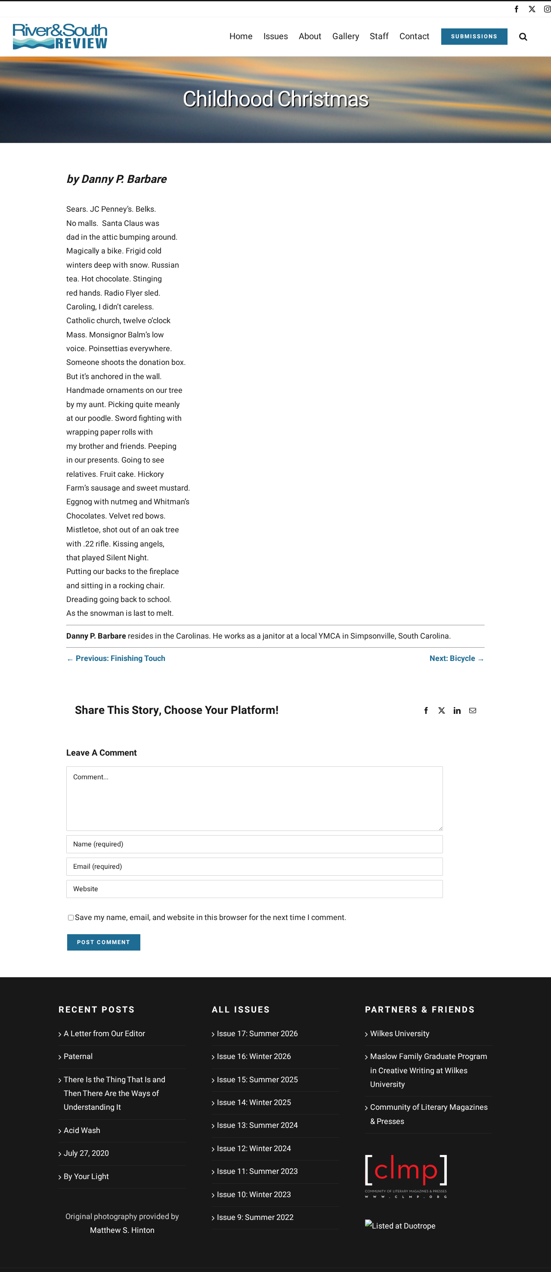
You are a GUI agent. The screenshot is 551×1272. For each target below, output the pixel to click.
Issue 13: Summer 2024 (257, 1125)
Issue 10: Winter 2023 (254, 1195)
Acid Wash (82, 1130)
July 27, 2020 (86, 1153)
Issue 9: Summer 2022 (255, 1217)
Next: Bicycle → (457, 658)
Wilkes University (400, 1034)
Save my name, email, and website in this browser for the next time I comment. (211, 917)
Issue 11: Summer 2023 (257, 1171)
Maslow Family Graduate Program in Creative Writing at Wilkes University (428, 1070)
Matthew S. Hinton (122, 1230)
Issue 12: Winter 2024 (254, 1149)
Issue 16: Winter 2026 (254, 1056)
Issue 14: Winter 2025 (254, 1102)
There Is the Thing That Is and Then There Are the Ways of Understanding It (114, 1094)
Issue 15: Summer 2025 (257, 1080)
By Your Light (86, 1176)
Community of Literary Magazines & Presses (429, 1114)
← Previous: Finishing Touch (115, 658)
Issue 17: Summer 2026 (257, 1034)
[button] (523, 36)
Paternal (78, 1056)
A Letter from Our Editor (104, 1034)
